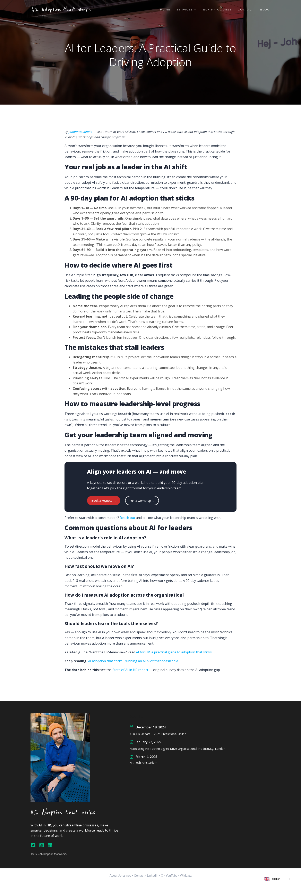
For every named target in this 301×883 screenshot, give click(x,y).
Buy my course (217, 9)
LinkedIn (152, 875)
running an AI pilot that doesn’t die (151, 661)
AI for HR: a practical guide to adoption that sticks (174, 652)
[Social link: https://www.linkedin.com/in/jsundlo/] (51, 845)
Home (165, 9)
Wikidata (185, 875)
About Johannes (120, 875)
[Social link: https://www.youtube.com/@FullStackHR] (43, 845)
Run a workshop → (142, 500)
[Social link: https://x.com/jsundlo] (35, 845)
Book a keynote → (103, 500)
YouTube (171, 875)
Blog (265, 9)
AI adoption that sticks (105, 661)
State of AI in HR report (130, 670)
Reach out (127, 517)
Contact (246, 9)
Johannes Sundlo (80, 132)
